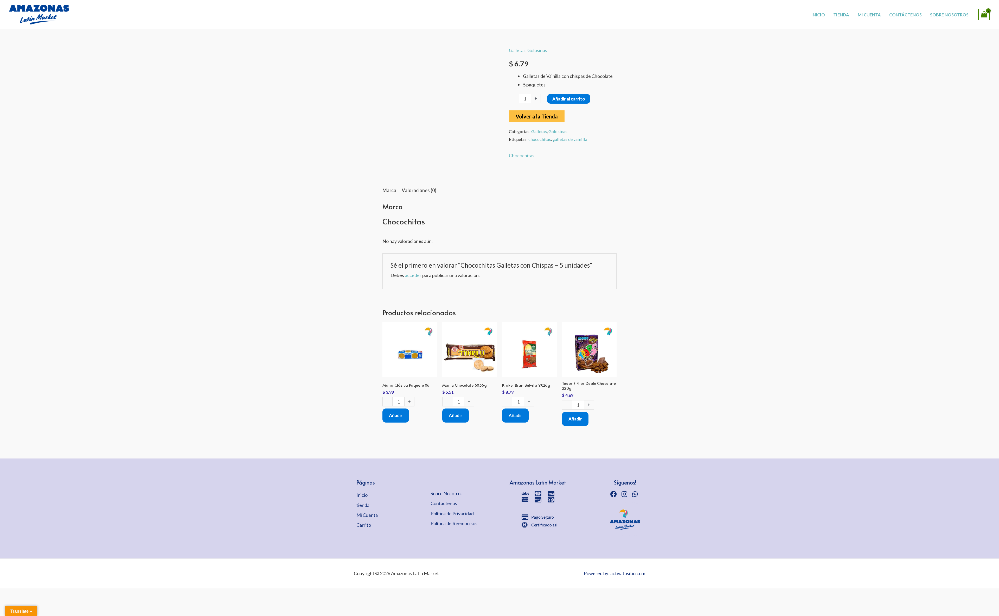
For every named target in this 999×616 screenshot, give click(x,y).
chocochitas (539, 139)
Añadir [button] (395, 415)
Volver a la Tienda (537, 116)
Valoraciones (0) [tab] (419, 190)
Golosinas (537, 50)
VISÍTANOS (518, 9)
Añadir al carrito (568, 99)
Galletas (517, 50)
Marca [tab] (389, 190)
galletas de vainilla (570, 139)
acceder (413, 275)
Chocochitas (521, 155)
